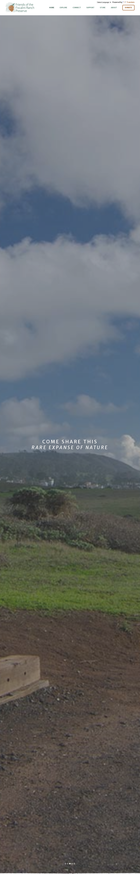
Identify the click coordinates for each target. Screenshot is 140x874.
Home (51, 8)
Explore (63, 8)
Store (102, 8)
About (114, 8)
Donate (128, 8)
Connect (77, 8)
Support (90, 8)
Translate (131, 2)
